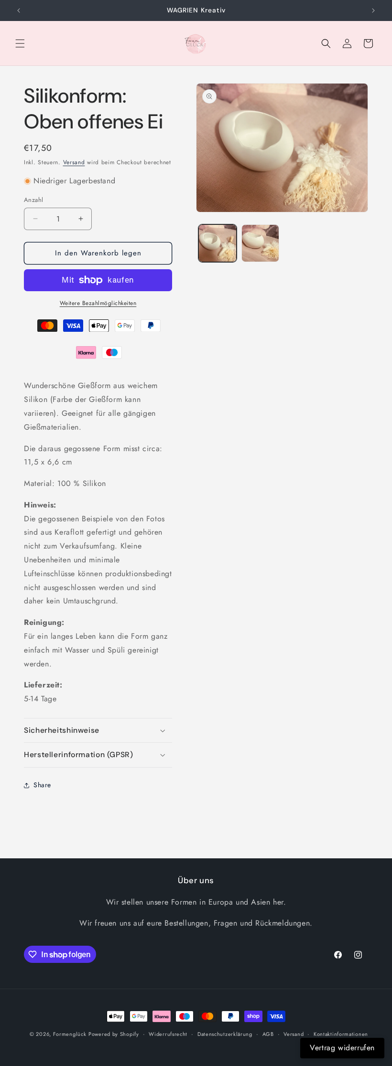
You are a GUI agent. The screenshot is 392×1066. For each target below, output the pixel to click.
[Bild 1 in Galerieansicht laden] (217, 243)
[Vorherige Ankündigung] (18, 10)
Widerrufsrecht (168, 1034)
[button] (20, 43)
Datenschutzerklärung (224, 1034)
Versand (74, 162)
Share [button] (42, 785)
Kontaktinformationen (341, 1034)
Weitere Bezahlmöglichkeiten (98, 303)
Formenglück (70, 1034)
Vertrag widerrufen (342, 1047)
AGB (268, 1034)
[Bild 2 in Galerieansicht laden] (260, 243)
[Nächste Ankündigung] (373, 10)
